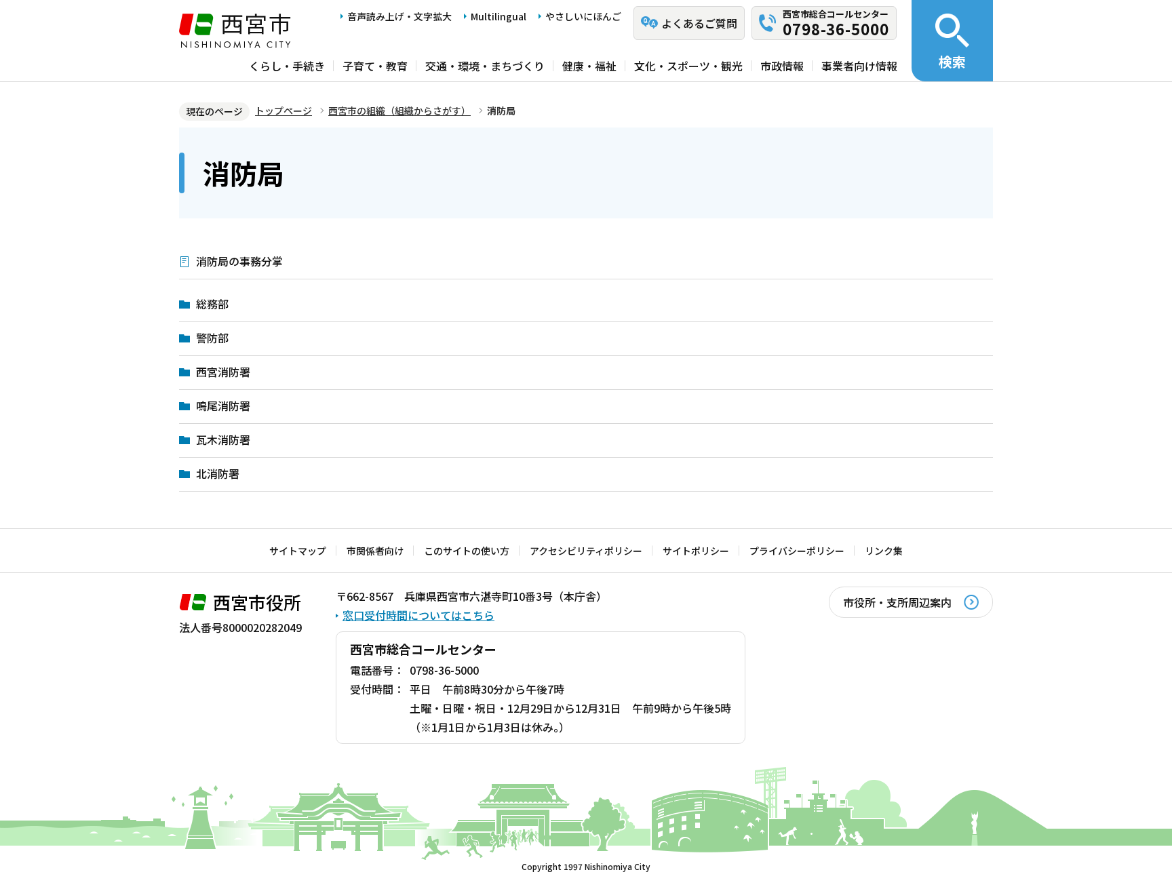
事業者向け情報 (859, 66)
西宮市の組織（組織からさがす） (399, 110)
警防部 (212, 338)
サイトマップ (297, 550)
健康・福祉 (589, 66)
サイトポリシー (696, 550)
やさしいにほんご (583, 16)
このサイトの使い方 (466, 550)
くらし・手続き (287, 66)
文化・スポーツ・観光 (688, 66)
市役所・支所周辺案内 (897, 602)
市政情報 (782, 66)
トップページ (283, 110)
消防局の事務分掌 (239, 261)
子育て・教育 (375, 66)
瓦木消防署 (223, 439)
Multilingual (498, 16)
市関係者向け (375, 550)
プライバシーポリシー (796, 550)
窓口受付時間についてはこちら (418, 615)
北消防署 (217, 473)
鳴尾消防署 (223, 405)
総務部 (212, 304)
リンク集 (884, 550)
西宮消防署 (223, 371)
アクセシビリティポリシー (586, 550)
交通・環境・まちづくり (485, 66)
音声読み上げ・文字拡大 (399, 16)
